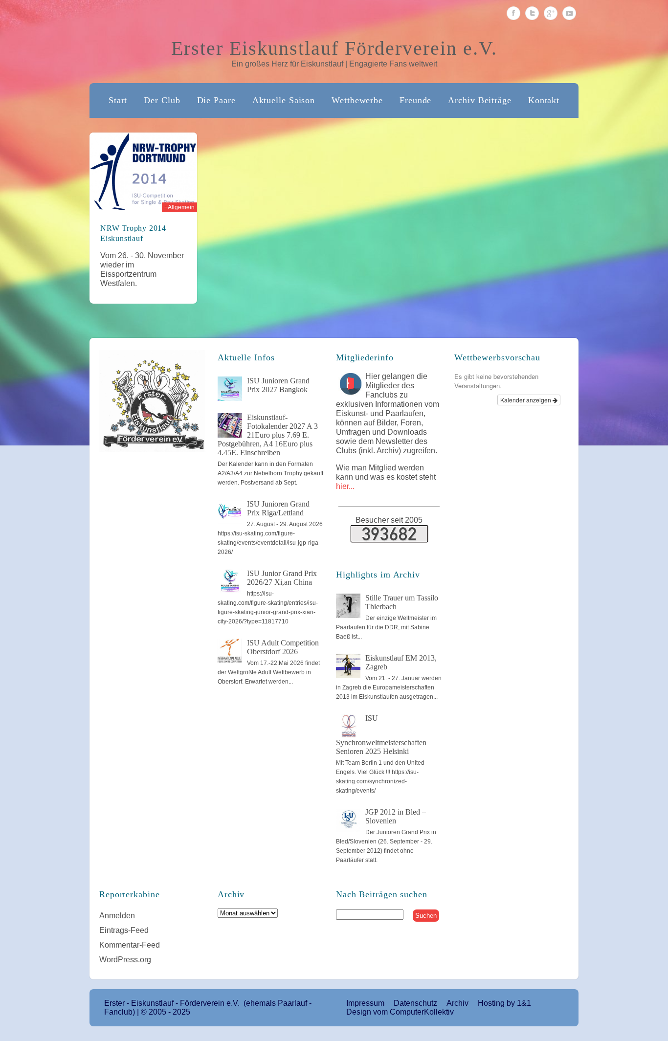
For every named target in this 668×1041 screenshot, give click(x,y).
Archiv (457, 1003)
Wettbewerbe (357, 100)
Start (118, 100)
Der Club (162, 100)
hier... (345, 486)
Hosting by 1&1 (504, 1003)
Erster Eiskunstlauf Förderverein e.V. (334, 48)
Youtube (569, 13)
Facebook (513, 13)
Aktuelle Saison (283, 100)
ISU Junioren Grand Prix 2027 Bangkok (278, 385)
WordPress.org (125, 959)
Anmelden (117, 915)
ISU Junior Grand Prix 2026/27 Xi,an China (282, 577)
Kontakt (543, 100)
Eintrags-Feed (124, 930)
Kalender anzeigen (526, 400)
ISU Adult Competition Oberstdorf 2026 (283, 647)
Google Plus (550, 13)
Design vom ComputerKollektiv (400, 1012)
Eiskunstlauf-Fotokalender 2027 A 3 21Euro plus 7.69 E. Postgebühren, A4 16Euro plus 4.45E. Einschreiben (268, 435)
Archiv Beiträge (480, 100)
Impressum (365, 1003)
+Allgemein (179, 207)
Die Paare (216, 100)
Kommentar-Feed (129, 945)
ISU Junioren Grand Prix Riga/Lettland (278, 508)
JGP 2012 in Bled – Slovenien (395, 816)
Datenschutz (415, 1003)
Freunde (415, 100)
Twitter (532, 13)
